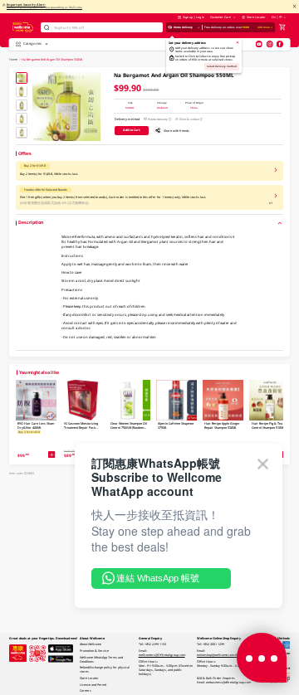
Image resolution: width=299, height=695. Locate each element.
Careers (85, 690)
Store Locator (256, 17)
